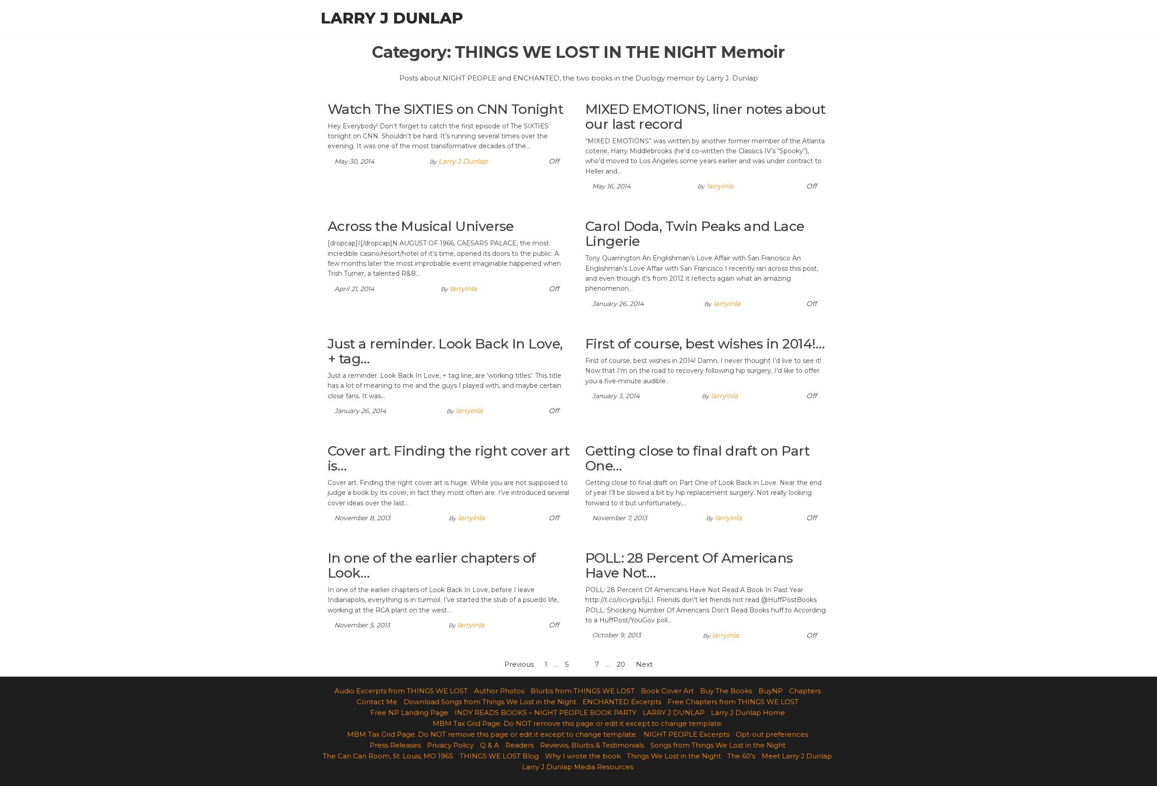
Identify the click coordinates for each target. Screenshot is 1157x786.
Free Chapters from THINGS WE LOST (733, 701)
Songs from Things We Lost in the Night (717, 745)
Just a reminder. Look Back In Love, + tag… (445, 351)
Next (644, 664)
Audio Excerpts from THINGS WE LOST (401, 691)
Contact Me (377, 701)
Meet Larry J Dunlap (797, 756)
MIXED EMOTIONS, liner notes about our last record (705, 116)
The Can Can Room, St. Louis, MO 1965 (388, 756)
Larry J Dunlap (392, 18)
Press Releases (395, 745)
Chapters (805, 691)
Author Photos (499, 691)
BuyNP (770, 691)
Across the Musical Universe (421, 226)
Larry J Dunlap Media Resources (577, 766)
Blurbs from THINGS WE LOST (583, 691)
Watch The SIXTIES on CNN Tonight (445, 109)
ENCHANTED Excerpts (622, 701)
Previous (519, 664)
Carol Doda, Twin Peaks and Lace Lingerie (694, 233)
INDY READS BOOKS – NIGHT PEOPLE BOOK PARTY (545, 712)
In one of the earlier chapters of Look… (432, 565)
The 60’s (741, 756)
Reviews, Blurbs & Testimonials (592, 745)
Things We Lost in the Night (674, 756)
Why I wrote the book (583, 756)
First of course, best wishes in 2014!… (704, 343)
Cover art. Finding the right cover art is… (448, 458)
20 (620, 664)
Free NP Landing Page (409, 712)
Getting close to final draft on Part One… (697, 458)
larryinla (720, 186)
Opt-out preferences (772, 734)
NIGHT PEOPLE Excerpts (686, 734)
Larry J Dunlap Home (748, 712)
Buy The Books (726, 691)
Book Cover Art (667, 691)
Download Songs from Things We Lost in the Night (490, 701)
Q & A (489, 745)
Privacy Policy (450, 745)
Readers (519, 745)
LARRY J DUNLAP (674, 712)
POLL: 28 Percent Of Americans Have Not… (689, 565)
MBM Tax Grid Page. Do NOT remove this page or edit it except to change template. (578, 723)
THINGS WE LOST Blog (499, 756)
